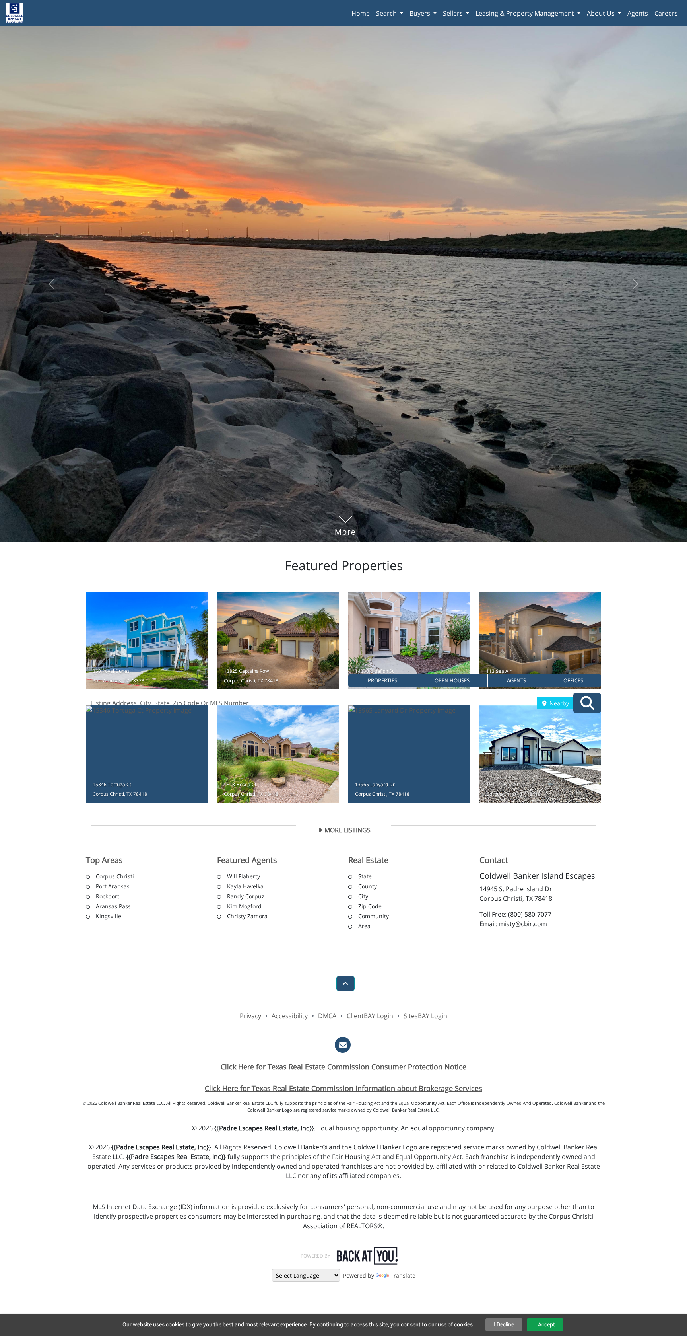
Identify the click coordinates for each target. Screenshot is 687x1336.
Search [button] (387, 13)
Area (364, 927)
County (367, 888)
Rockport (107, 898)
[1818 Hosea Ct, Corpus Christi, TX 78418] (278, 755)
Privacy (250, 1017)
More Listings (347, 831)
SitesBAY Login (425, 1017)
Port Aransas (113, 888)
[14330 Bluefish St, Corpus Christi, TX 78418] (409, 642)
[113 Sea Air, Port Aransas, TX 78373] (540, 642)
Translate (402, 1276)
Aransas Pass (113, 907)
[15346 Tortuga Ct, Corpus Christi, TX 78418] (147, 755)
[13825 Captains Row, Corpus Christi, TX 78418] (278, 642)
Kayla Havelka (245, 888)
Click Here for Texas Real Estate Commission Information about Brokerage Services (343, 1090)
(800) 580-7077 (529, 915)
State (365, 878)
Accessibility (290, 1017)
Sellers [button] (453, 13)
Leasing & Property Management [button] (525, 13)
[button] (381, 680)
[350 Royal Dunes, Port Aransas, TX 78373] (147, 642)
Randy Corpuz (245, 898)
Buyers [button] (420, 13)
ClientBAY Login (370, 1017)
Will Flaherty (243, 878)
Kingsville (108, 917)
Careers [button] (666, 13)
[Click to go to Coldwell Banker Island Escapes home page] (17, 12)
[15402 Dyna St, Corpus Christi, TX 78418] (540, 755)
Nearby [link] (558, 703)
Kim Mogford (244, 907)
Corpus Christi (115, 878)
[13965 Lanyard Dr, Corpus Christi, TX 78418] (409, 755)
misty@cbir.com (523, 925)
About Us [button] (601, 13)
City (363, 898)
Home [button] (360, 13)
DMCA (327, 1017)
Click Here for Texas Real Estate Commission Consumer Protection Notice (343, 1068)
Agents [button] (637, 13)
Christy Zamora (247, 917)
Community (373, 917)
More (345, 522)
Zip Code (370, 907)
